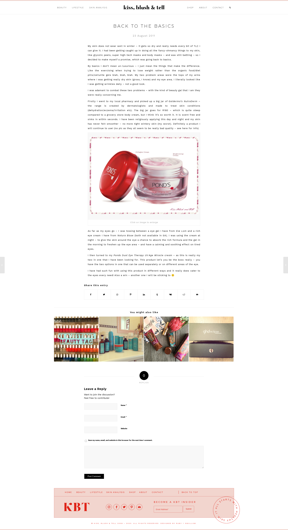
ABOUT (143, 492)
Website (124, 429)
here (185, 128)
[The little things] (2, 265)
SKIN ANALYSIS (115, 492)
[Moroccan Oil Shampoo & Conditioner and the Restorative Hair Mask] (121, 339)
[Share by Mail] (197, 294)
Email (124, 417)
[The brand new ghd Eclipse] (211, 339)
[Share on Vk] (170, 294)
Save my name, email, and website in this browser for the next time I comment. (120, 440)
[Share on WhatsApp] (117, 294)
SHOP (132, 492)
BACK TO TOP (190, 492)
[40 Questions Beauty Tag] (76, 339)
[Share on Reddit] (184, 294)
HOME (68, 492)
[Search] (230, 7)
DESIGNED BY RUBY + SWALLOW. (178, 523)
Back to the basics (144, 26)
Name (124, 405)
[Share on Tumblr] (157, 294)
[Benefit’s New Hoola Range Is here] (166, 339)
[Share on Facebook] (91, 294)
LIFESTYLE (96, 492)
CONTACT (157, 492)
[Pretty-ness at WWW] (285, 265)
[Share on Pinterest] (130, 294)
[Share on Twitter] (104, 294)
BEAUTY (81, 492)
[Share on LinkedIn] (144, 294)
